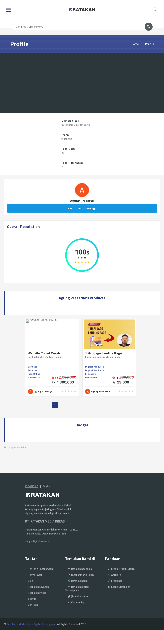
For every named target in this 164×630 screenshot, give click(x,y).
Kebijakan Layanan (38, 587)
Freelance (116, 581)
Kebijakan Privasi (37, 593)
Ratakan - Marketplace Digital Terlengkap (31, 624)
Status (32, 599)
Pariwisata (34, 377)
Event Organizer (120, 587)
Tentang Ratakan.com (41, 569)
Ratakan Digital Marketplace (77, 588)
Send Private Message (82, 208)
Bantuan (33, 605)
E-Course (90, 374)
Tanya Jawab (35, 575)
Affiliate (116, 575)
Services (32, 367)
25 (62, 153)
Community (77, 602)
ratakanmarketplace (83, 575)
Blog (30, 581)
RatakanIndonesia (81, 569)
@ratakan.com (79, 596)
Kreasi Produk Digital (123, 569)
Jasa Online (34, 374)
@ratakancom (79, 581)
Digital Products (94, 367)
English (47, 486)
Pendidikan (91, 377)
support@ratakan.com (38, 541)
